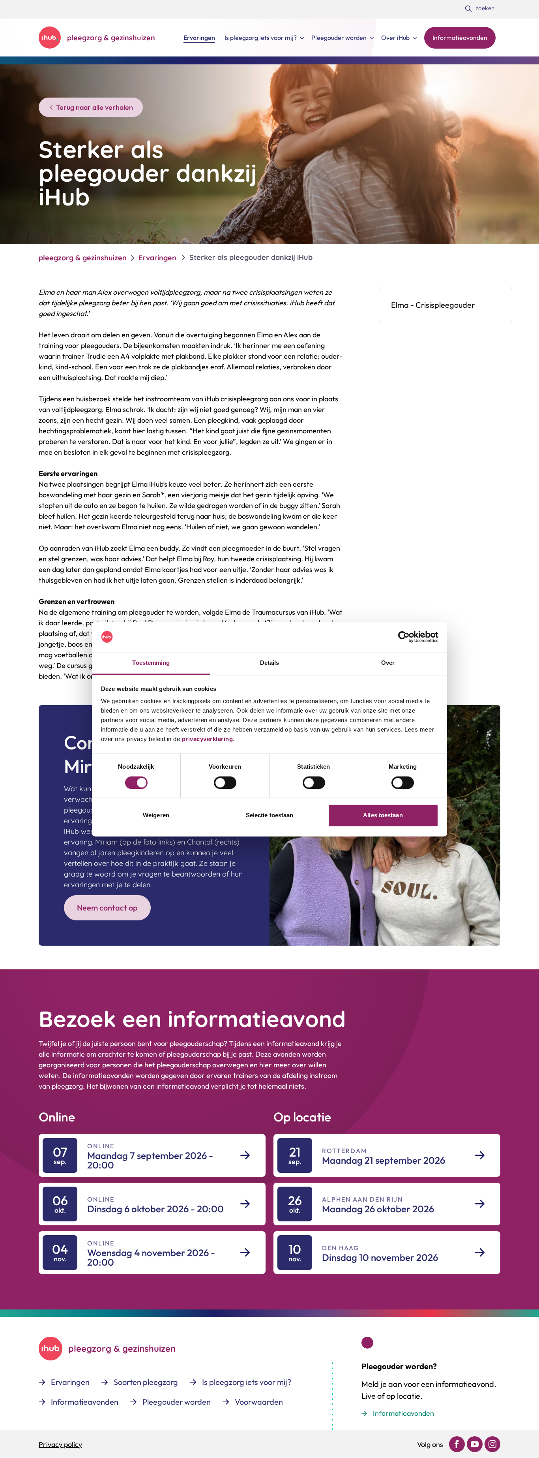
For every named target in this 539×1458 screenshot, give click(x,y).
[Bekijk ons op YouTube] (475, 1444)
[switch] (225, 782)
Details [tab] (269, 663)
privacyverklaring (206, 739)
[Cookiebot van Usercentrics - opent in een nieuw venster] (403, 637)
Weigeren (156, 815)
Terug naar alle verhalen (94, 107)
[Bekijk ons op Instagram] (492, 1444)
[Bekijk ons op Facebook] (457, 1444)
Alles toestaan (382, 815)
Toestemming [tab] (151, 663)
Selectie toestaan (270, 815)
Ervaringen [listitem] (157, 257)
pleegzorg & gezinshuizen (83, 257)
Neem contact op (107, 907)
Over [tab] (388, 663)
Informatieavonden (403, 1413)
